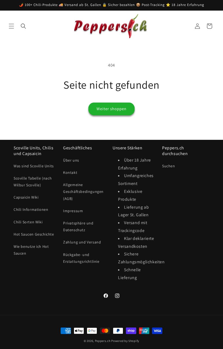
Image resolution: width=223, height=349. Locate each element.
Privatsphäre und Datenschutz (78, 226)
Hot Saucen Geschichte (34, 234)
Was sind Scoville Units (34, 165)
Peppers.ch (103, 341)
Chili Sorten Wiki (28, 222)
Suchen (168, 165)
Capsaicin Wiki (26, 197)
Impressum (73, 210)
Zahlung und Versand (82, 242)
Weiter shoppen (111, 108)
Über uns (71, 160)
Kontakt (70, 172)
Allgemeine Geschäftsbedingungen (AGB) (83, 191)
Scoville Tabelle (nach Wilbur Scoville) (33, 181)
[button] (11, 26)
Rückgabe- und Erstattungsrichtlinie (81, 258)
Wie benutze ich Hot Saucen (31, 250)
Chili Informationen (31, 209)
